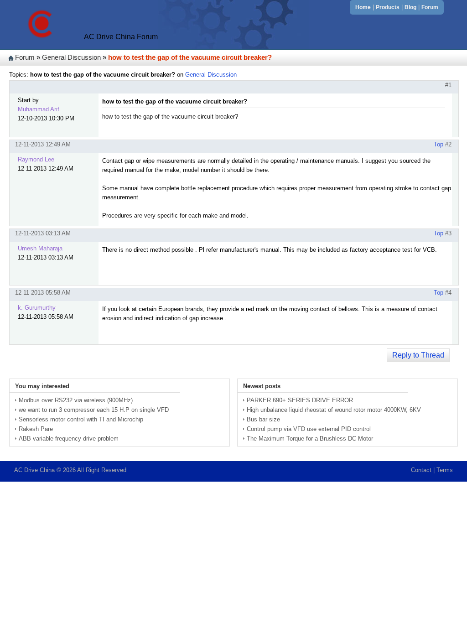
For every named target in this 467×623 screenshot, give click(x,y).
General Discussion (71, 57)
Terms (444, 470)
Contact (421, 470)
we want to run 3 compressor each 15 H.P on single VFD (94, 409)
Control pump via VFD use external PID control (309, 429)
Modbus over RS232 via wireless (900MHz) (76, 400)
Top (438, 144)
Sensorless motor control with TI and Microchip (81, 419)
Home (363, 7)
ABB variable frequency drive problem (69, 438)
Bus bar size (263, 419)
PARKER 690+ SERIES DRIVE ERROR (300, 400)
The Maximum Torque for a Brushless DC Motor (310, 438)
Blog (410, 7)
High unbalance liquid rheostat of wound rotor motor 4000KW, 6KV (334, 409)
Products (388, 7)
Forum (429, 7)
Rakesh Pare (36, 429)
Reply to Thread (418, 355)
